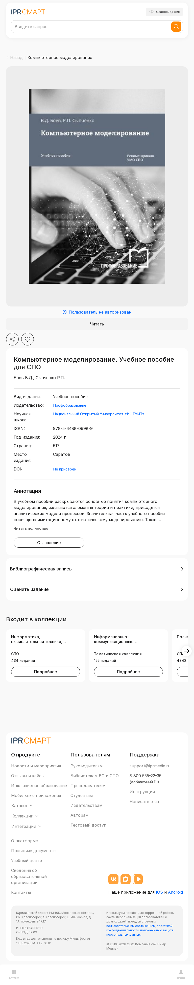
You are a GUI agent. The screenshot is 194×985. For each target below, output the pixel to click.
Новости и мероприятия (36, 765)
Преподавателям (87, 785)
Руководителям (86, 765)
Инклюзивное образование (39, 785)
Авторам (79, 815)
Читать (97, 323)
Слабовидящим (168, 12)
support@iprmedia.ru (150, 765)
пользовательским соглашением (130, 926)
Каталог (14, 977)
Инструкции (142, 791)
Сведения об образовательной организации (29, 876)
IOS (159, 892)
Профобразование (69, 405)
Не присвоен (64, 469)
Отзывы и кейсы (27, 775)
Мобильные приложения (36, 795)
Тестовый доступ (88, 825)
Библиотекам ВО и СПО (94, 775)
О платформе (24, 840)
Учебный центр (26, 860)
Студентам (81, 795)
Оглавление (49, 542)
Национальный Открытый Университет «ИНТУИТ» (98, 414)
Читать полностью (31, 528)
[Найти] (176, 27)
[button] (97, 569)
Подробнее (45, 671)
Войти (181, 977)
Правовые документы (33, 850)
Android (175, 892)
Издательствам (86, 805)
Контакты (21, 892)
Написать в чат (145, 801)
